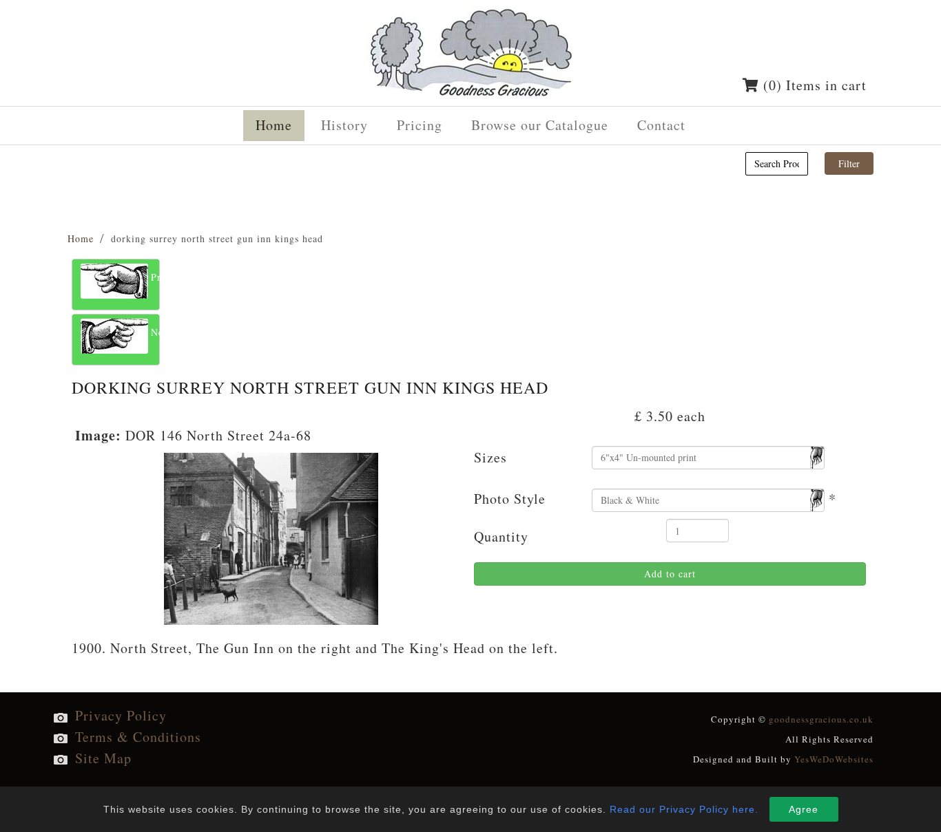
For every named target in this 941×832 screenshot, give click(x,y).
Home (81, 238)
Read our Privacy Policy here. (684, 809)
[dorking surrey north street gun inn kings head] (271, 536)
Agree (803, 809)
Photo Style (510, 498)
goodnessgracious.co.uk (821, 719)
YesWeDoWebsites (833, 759)
